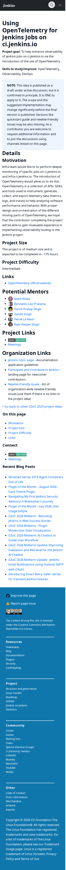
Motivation (15, 423)
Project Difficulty (19, 433)
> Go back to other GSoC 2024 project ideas (32, 406)
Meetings (14, 344)
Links (12, 438)
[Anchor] (43, 44)
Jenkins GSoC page (21, 360)
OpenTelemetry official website (29, 283)
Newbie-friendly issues (24, 384)
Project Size (16, 428)
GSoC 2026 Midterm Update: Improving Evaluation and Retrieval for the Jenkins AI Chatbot (35, 550)
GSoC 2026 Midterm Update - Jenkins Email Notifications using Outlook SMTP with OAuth (36, 564)
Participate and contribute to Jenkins (34, 370)
